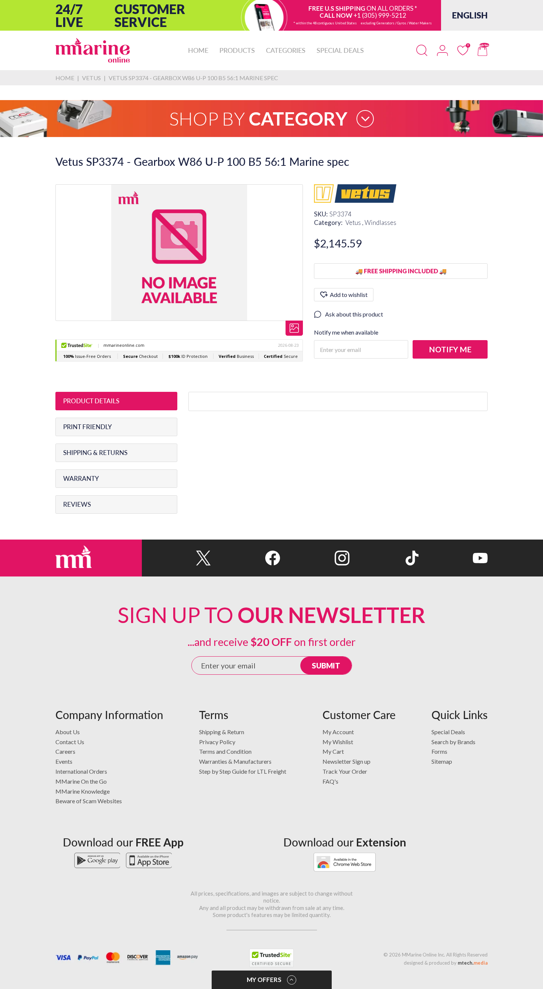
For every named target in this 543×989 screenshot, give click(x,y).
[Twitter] (176, 558)
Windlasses (380, 222)
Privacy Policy (217, 741)
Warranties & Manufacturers (235, 761)
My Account (338, 731)
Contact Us (69, 741)
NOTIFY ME (450, 349)
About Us (67, 731)
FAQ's (330, 781)
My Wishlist (337, 741)
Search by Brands (453, 741)
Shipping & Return (221, 731)
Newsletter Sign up (346, 761)
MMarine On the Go (81, 781)
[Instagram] (314, 558)
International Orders (81, 771)
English (470, 15)
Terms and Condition (225, 751)
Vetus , (355, 222)
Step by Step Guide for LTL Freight (242, 771)
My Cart (333, 751)
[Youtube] (453, 558)
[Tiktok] (384, 558)
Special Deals (448, 731)
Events (63, 761)
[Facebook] (245, 558)
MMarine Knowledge (82, 791)
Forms (439, 751)
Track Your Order (344, 771)
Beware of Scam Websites (88, 800)
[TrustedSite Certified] (271, 958)
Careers (65, 751)
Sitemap (441, 761)
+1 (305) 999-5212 (380, 15)
